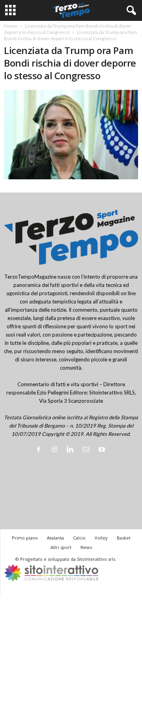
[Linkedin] (72, 450)
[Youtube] (102, 450)
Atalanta (55, 538)
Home (10, 26)
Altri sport (60, 547)
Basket (124, 538)
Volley (101, 538)
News (86, 547)
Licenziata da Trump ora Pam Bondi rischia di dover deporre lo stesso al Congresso (67, 29)
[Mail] (87, 450)
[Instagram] (56, 450)
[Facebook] (40, 450)
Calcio (79, 538)
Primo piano (25, 538)
